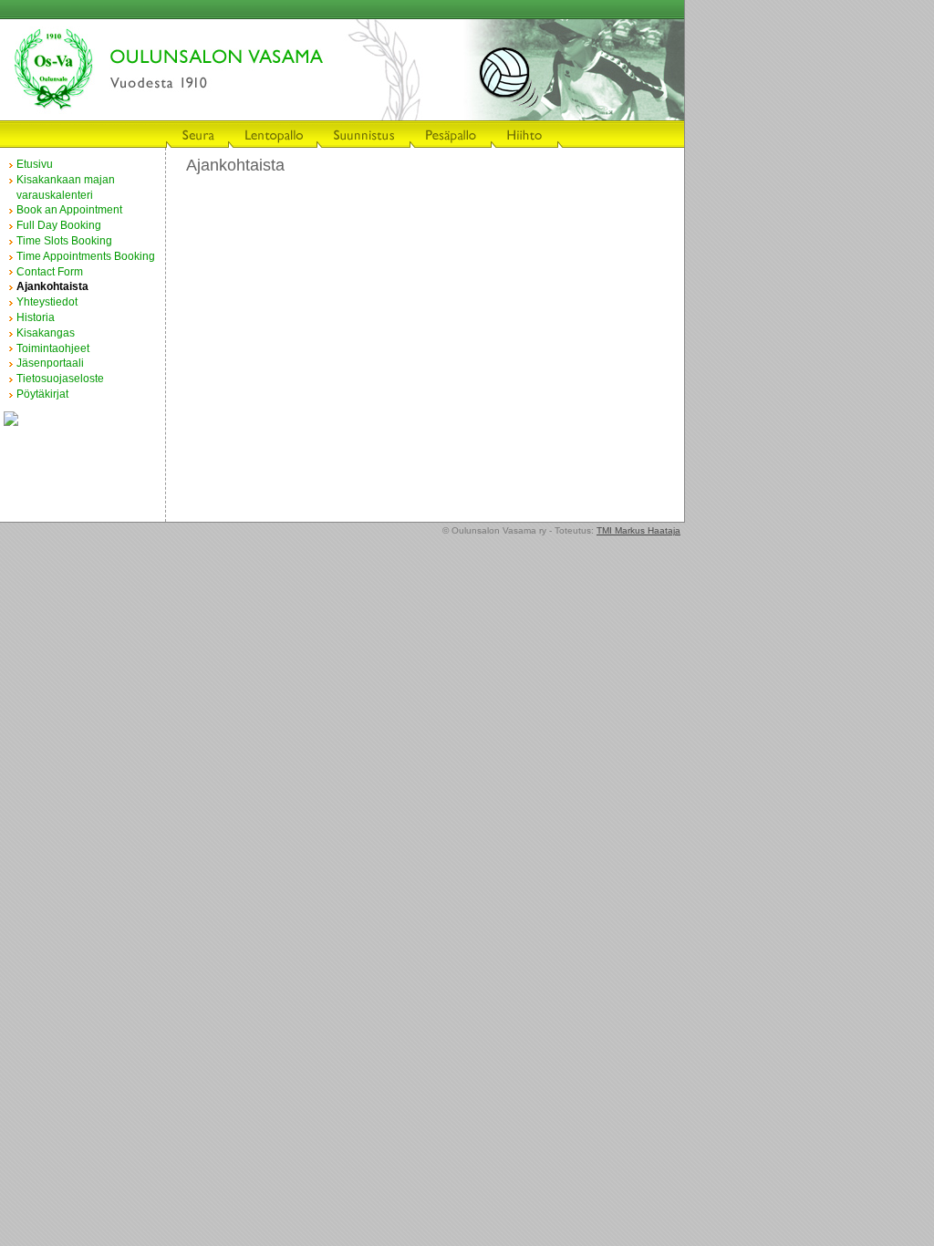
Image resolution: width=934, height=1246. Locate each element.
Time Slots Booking (64, 240)
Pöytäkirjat (42, 394)
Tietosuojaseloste (60, 378)
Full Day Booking (58, 225)
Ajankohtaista (52, 286)
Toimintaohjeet (52, 348)
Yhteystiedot (47, 302)
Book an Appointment (69, 209)
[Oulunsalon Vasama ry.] (11, 422)
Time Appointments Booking (85, 256)
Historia (35, 317)
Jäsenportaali (50, 363)
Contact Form (49, 271)
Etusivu (34, 164)
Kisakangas (45, 333)
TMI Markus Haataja (638, 530)
